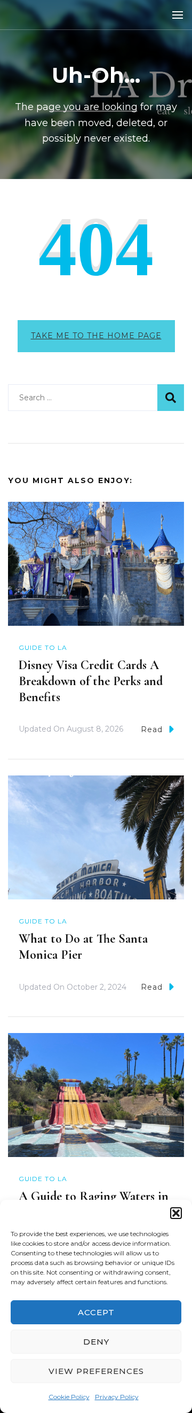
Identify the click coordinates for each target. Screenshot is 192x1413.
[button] (176, 1213)
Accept (96, 1312)
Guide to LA (43, 647)
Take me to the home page (96, 335)
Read (152, 729)
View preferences (96, 1371)
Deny (96, 1342)
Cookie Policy (69, 1397)
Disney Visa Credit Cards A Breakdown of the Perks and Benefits (91, 681)
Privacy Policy (117, 1397)
